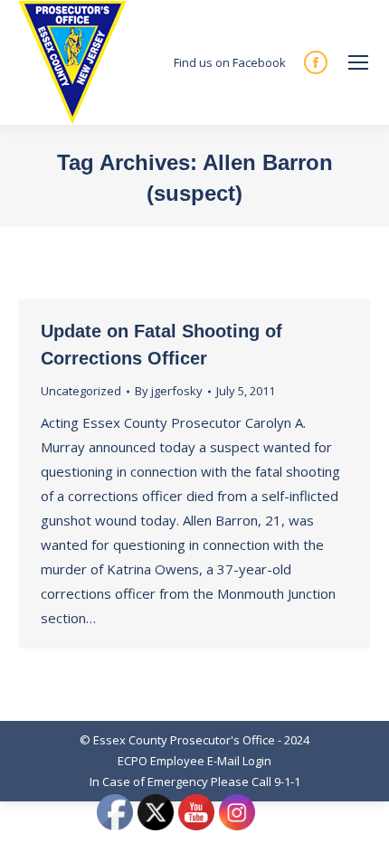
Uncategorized (81, 391)
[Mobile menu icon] (358, 62)
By (169, 391)
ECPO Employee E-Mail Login (194, 761)
